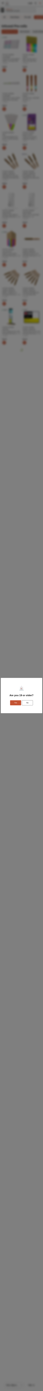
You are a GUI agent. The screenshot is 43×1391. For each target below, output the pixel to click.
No (27, 703)
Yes (15, 703)
